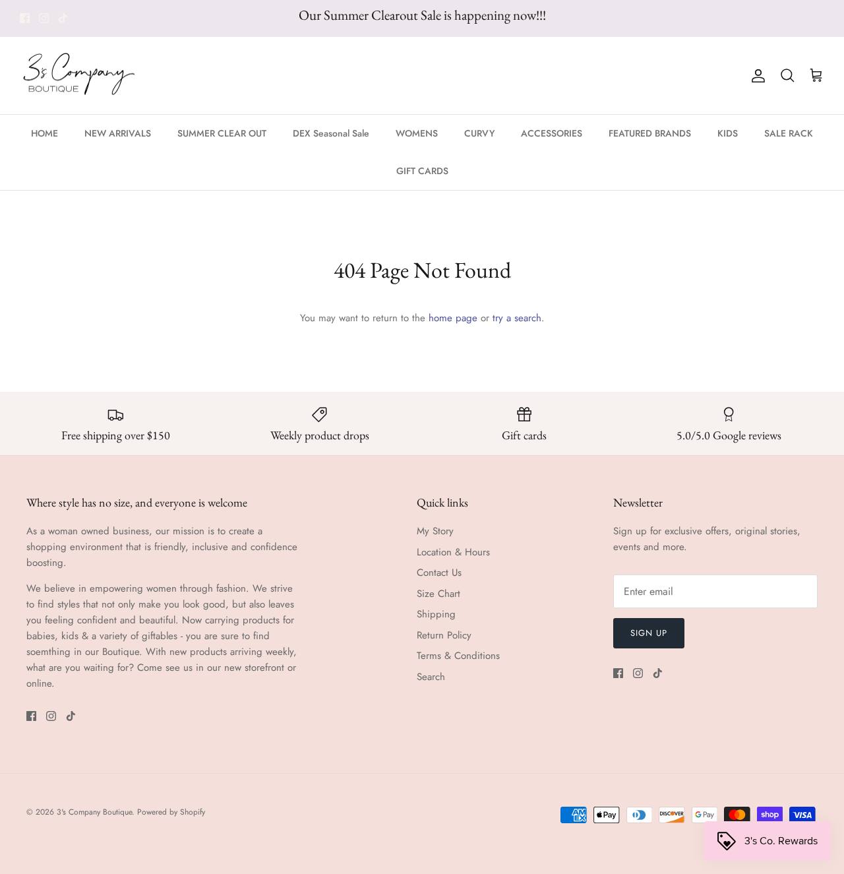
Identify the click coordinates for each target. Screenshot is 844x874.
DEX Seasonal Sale (331, 133)
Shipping (436, 614)
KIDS (727, 133)
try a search (517, 318)
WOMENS (417, 133)
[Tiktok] (63, 18)
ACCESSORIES (551, 133)
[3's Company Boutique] (79, 76)
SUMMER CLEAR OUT (221, 133)
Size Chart (438, 593)
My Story (435, 531)
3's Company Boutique (94, 812)
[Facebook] (25, 18)
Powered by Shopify (171, 812)
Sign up (648, 633)
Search (431, 677)
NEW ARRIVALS (117, 133)
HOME (44, 133)
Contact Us (439, 572)
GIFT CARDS (422, 170)
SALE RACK (788, 133)
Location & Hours (453, 552)
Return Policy (444, 635)
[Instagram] (44, 18)
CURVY (479, 133)
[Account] (755, 76)
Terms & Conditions (458, 655)
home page (453, 318)
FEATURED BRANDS (650, 133)
